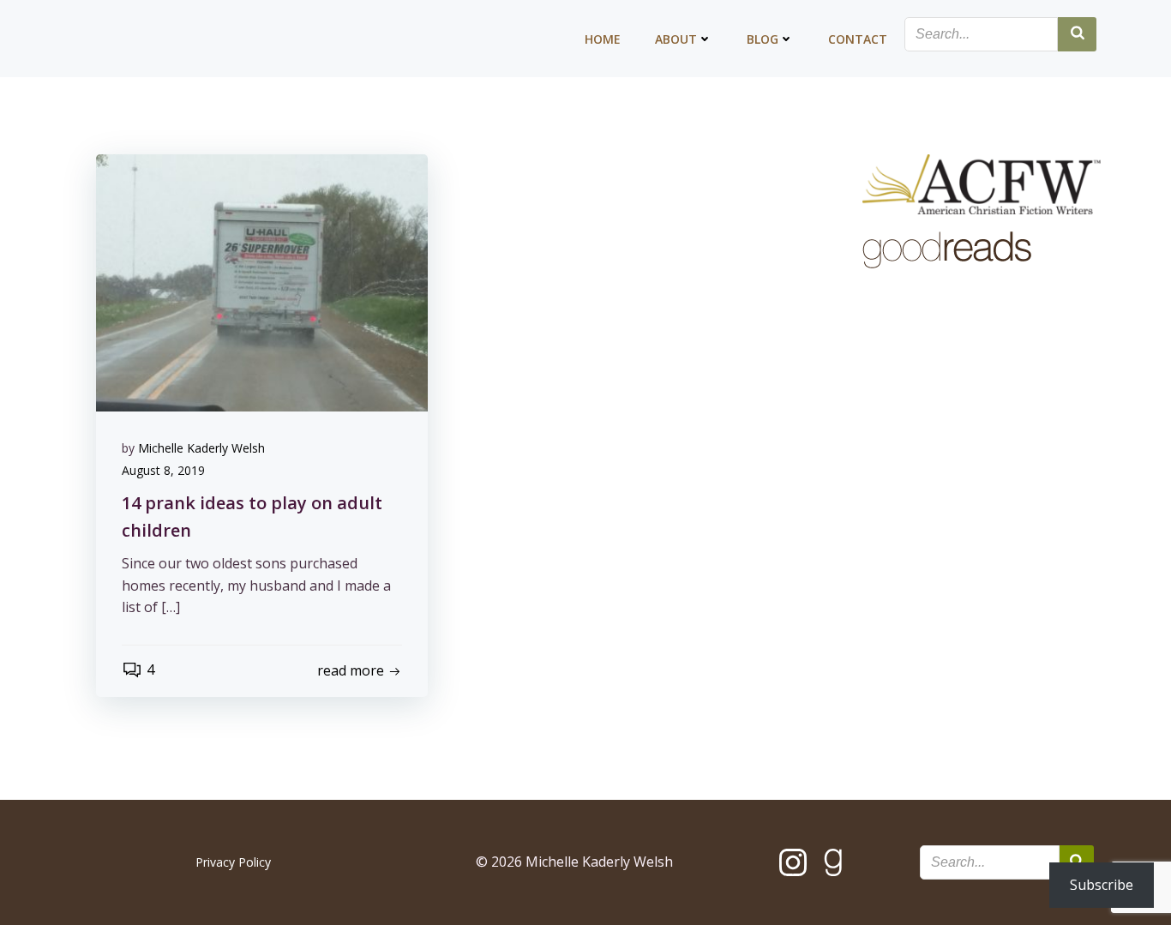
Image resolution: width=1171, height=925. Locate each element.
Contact (857, 39)
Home (603, 39)
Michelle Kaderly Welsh (201, 448)
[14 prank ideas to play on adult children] (262, 281)
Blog (762, 39)
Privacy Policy (233, 862)
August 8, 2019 (163, 470)
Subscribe (1101, 884)
